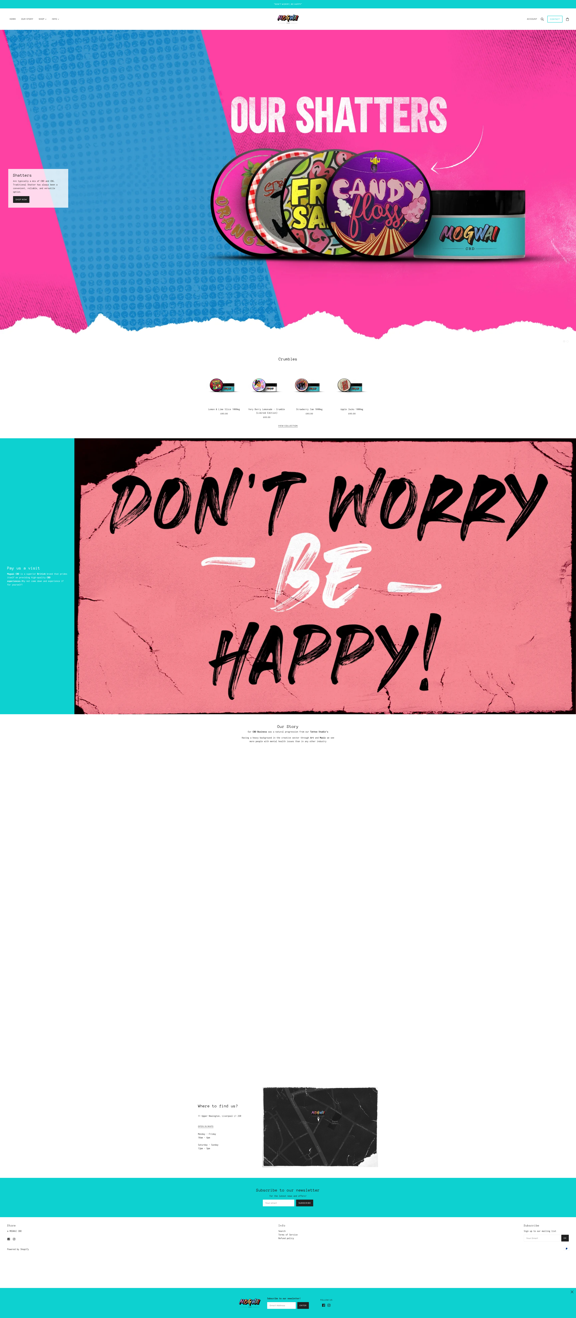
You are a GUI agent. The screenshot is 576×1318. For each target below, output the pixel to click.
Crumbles (288, 359)
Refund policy (286, 1238)
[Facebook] (324, 1306)
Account (532, 19)
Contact (555, 19)
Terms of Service (288, 1234)
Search (282, 1231)
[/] (288, 19)
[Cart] (567, 19)
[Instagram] (330, 1306)
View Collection (288, 426)
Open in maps (205, 1126)
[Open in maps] (320, 1127)
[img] (8, 1239)
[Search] (542, 19)
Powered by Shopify (18, 1249)
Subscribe (304, 1203)
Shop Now (21, 199)
